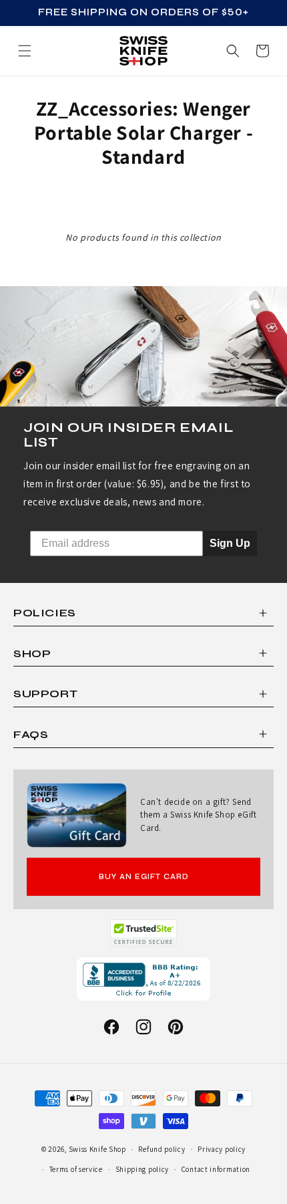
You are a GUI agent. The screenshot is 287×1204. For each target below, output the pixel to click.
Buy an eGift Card (144, 876)
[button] (262, 51)
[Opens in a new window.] (144, 933)
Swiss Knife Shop (97, 1149)
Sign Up (230, 543)
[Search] (233, 51)
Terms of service (76, 1169)
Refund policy (161, 1149)
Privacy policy (222, 1149)
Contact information (216, 1169)
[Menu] (24, 51)
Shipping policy (142, 1169)
